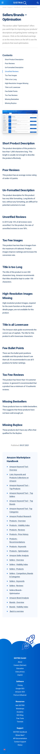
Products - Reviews (17, 530)
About (20, 662)
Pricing (20, 685)
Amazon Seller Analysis (19, 555)
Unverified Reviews (11, 71)
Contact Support (20, 742)
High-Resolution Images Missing (16, 83)
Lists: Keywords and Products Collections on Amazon (19, 477)
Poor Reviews (10, 63)
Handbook (17, 7)
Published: (15, 445)
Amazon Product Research (20, 516)
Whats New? (20, 735)
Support (10, 7)
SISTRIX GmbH (20, 658)
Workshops (20, 709)
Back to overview (16, 611)
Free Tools (20, 718)
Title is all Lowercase (12, 87)
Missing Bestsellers (12, 99)
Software (20, 681)
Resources (20, 701)
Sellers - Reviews (16, 586)
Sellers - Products (16, 569)
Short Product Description (14, 60)
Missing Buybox (11, 103)
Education (20, 668)
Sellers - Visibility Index (18, 564)
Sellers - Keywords (16, 581)
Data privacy (20, 672)
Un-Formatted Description (14, 67)
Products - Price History (18, 534)
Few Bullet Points (11, 91)
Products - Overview (17, 521)
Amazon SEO (20, 692)
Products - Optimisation (18, 551)
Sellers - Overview (16, 560)
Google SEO (20, 689)
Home (4, 7)
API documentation (20, 738)
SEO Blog (20, 715)
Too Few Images (11, 75)
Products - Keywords (17, 546)
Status (20, 745)
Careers (20, 665)
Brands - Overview (16, 602)
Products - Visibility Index (19, 525)
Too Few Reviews (11, 95)
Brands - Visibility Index (18, 607)
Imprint (20, 675)
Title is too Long (11, 79)
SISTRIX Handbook (20, 732)
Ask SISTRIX (20, 705)
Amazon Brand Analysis (19, 598)
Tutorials (20, 722)
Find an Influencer (20, 695)
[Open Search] (38, 2)
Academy (20, 712)
